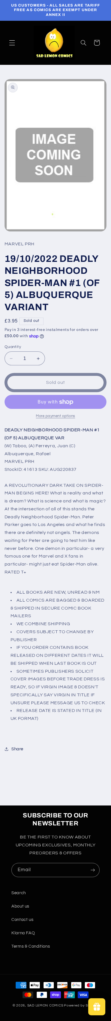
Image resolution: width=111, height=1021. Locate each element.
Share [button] (17, 749)
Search (18, 893)
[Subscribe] (92, 870)
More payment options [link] (55, 416)
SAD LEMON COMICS (45, 1005)
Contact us (22, 920)
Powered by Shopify (81, 1005)
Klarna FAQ (23, 933)
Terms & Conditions (30, 946)
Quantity (13, 347)
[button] (11, 42)
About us (20, 906)
